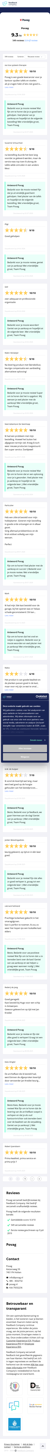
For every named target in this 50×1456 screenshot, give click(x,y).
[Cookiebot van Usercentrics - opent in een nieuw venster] (36, 697)
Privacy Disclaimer (12, 1444)
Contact (7, 1447)
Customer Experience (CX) (18, 1340)
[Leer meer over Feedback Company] (14, 1405)
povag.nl (13, 1284)
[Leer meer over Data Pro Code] (14, 1387)
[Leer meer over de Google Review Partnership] (35, 1405)
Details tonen (36, 740)
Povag (25, 28)
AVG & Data (28, 1444)
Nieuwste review (33, 57)
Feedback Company (25, 1450)
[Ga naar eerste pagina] (11, 1179)
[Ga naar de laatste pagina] (39, 1179)
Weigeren (25, 757)
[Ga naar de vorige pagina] (18, 1179)
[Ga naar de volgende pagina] (32, 1179)
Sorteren (20, 57)
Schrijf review (31, 40)
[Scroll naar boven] (43, 1446)
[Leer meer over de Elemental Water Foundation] (14, 1424)
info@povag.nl (16, 1277)
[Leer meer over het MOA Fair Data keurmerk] (35, 1387)
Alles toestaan (25, 748)
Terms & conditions (22, 1447)
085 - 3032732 (16, 1280)
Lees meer (9, 87)
